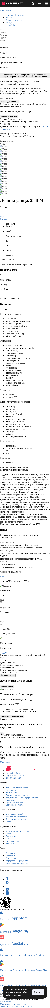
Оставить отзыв (7, 675)
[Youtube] (7, 890)
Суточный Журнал (14, 802)
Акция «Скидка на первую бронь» (22, 797)
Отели (9, 833)
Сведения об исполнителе (12, 716)
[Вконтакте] (7, 886)
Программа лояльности (17, 863)
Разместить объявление (17, 817)
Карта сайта (5, 1002)
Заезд (2, 29)
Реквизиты (11, 858)
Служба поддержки (15, 775)
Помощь (9, 822)
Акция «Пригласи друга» (18, 795)
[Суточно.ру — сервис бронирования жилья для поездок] (12, 3)
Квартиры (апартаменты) (17, 831)
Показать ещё (7, 686)
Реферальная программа (17, 860)
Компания (10, 853)
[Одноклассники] (7, 879)
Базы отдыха (12, 843)
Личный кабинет (14, 773)
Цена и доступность (9, 102)
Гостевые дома (12, 841)
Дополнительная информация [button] (14, 467)
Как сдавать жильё (14, 814)
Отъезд (3, 35)
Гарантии (10, 800)
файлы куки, (22, 989)
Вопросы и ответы (14, 805)
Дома (8, 838)
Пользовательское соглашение (14, 1004)
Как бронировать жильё (17, 787)
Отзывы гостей (13, 790)
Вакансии (10, 855)
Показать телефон (9, 116)
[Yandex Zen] (7, 894)
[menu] (46, 3)
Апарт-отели (12, 836)
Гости (2, 40)
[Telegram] (7, 876)
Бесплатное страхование (17, 819)
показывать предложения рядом (18, 567)
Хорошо (38, 992)
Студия (3, 652)
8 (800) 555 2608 (13, 778)
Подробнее (5, 762)
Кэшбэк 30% (12, 792)
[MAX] (7, 883)
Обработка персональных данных (16, 1007)
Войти (38, 3)
